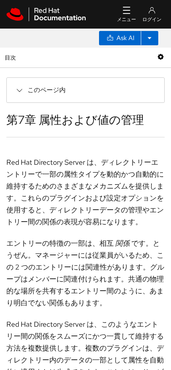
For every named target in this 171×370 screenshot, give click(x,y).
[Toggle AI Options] (149, 38)
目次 (11, 57)
